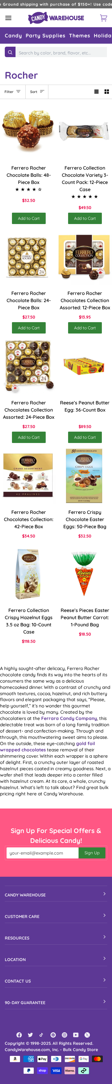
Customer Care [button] (22, 916)
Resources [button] (17, 938)
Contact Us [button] (18, 981)
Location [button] (15, 959)
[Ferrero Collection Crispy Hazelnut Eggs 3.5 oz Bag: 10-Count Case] (28, 574)
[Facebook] (19, 1035)
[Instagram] (64, 1035)
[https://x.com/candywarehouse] (87, 1035)
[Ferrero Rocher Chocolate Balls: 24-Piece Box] (28, 257)
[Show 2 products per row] (107, 92)
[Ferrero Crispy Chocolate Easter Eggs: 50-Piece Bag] (84, 476)
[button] (13, 35)
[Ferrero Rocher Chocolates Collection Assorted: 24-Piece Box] (28, 366)
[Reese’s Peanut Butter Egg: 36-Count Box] (84, 366)
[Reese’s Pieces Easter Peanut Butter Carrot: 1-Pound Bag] (84, 574)
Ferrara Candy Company (69, 718)
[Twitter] (30, 1035)
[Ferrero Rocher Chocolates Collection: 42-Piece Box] (28, 476)
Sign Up (92, 852)
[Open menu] (14, 17)
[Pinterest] (53, 1035)
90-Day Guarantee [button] (25, 1002)
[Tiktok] (42, 1035)
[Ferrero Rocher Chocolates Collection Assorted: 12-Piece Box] (84, 257)
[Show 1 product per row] (96, 92)
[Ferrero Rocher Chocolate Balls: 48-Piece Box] (28, 131)
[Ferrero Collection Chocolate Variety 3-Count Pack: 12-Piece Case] (84, 131)
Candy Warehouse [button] (25, 895)
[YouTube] (76, 1035)
